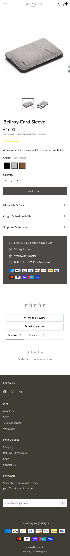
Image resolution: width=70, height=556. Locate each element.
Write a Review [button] (36, 317)
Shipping (21, 133)
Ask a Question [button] (36, 326)
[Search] (58, 5)
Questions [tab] (34, 335)
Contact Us (9, 464)
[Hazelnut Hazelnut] (22, 165)
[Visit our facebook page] (5, 391)
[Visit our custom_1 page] (20, 391)
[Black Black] (7, 165)
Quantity (8, 174)
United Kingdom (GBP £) (33, 523)
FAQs (6, 458)
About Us (8, 411)
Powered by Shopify (35, 547)
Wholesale (9, 428)
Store (6, 416)
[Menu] (5, 5)
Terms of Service (12, 422)
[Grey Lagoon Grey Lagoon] (14, 165)
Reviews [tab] (12, 335)
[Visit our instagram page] (12, 391)
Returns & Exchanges (15, 452)
